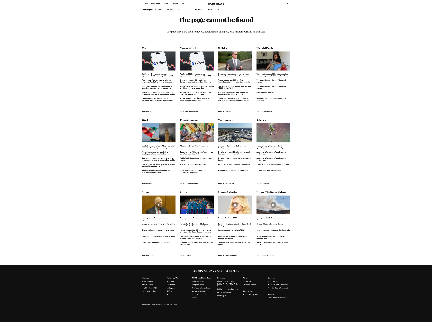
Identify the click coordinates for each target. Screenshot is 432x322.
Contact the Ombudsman (277, 298)
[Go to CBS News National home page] (216, 3)
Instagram (171, 288)
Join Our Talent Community (278, 288)
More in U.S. (147, 111)
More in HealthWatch (264, 111)
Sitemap (195, 298)
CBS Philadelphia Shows (203, 10)
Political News (147, 281)
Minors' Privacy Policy (251, 294)
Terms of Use (248, 291)
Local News (156, 3)
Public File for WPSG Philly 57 (227, 285)
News (160, 10)
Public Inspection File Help (227, 289)
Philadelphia (148, 10)
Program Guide (198, 285)
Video (188, 10)
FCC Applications (224, 292)
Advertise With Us (199, 291)
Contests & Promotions (201, 288)
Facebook (171, 285)
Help (269, 291)
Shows (176, 3)
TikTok (169, 291)
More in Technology (226, 183)
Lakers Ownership (149, 291)
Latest (145, 3)
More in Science (262, 183)
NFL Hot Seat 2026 (149, 288)
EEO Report (221, 296)
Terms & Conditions (199, 294)
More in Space (185, 255)
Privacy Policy (248, 281)
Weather (170, 10)
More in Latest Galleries (227, 255)
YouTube (170, 281)
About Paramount (274, 281)
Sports (180, 10)
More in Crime (147, 255)
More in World (147, 183)
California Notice (249, 285)
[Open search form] (288, 4)
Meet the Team (198, 281)
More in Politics (224, 111)
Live (167, 3)
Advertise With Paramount (278, 285)
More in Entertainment (189, 183)
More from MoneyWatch (189, 111)
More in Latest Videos (265, 255)
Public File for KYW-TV (226, 281)
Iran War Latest (147, 285)
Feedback (272, 294)
